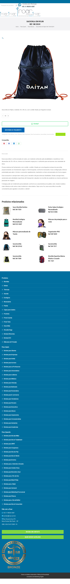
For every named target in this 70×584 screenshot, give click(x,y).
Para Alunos (11, 134)
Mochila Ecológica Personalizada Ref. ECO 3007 (19, 222)
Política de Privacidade (43, 574)
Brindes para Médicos (10, 379)
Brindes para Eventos (10, 460)
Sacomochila (50, 134)
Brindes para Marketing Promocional (14, 492)
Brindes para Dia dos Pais (11, 452)
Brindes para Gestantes (10, 423)
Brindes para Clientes (10, 350)
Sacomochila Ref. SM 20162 (17, 245)
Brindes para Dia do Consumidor (13, 504)
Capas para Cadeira (9, 310)
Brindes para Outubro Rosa (11, 468)
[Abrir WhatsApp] (65, 579)
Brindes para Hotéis (9, 358)
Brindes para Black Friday (11, 480)
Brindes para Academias (11, 427)
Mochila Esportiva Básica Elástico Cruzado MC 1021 (56, 258)
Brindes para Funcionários (11, 391)
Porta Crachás (8, 318)
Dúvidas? (36, 123)
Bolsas (6, 285)
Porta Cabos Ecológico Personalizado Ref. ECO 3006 (55, 209)
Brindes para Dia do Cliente (11, 456)
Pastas (6, 305)
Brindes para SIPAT (9, 444)
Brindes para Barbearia (10, 387)
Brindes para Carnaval (10, 488)
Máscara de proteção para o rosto (57, 221)
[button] (3, 38)
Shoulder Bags (8, 330)
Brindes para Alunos (9, 411)
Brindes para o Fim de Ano (11, 476)
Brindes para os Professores (12, 366)
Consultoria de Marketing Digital (35, 576)
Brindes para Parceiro (10, 403)
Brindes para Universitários (11, 370)
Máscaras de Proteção (10, 342)
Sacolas (6, 293)
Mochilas (6, 281)
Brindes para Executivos (11, 407)
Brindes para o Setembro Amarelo (14, 464)
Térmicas (6, 289)
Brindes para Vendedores (11, 399)
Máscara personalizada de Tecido (21, 233)
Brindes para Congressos (11, 448)
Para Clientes (18, 134)
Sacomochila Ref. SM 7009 (17, 257)
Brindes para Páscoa (10, 496)
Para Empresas (26, 134)
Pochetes (6, 314)
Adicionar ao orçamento (13, 130)
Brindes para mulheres (10, 375)
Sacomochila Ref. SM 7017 (52, 245)
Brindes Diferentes (9, 334)
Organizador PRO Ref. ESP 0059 (54, 233)
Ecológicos (7, 297)
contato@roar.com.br (9, 516)
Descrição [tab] (5, 154)
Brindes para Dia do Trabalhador (13, 439)
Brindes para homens (10, 362)
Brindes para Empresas (10, 354)
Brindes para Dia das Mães (11, 435)
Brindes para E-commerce (11, 395)
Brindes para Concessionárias (12, 419)
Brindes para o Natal (9, 484)
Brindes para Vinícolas (10, 383)
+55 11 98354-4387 (8, 513)
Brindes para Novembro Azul (12, 472)
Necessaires (7, 301)
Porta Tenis (7, 322)
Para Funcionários (35, 134)
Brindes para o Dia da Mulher (12, 500)
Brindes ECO (7, 338)
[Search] (16, 5)
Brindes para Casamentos (11, 415)
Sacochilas (43, 134)
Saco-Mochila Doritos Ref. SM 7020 (20, 208)
